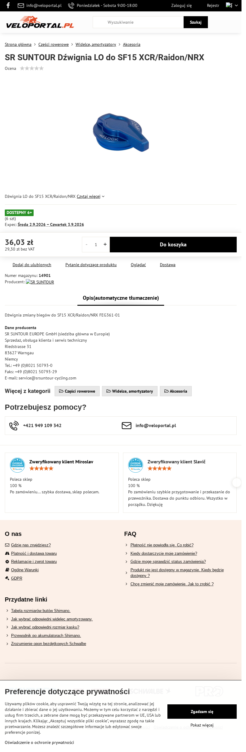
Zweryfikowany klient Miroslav (61, 462)
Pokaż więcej (202, 725)
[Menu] (234, 22)
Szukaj (196, 22)
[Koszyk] (220, 22)
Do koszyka (173, 244)
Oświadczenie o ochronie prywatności (39, 742)
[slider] (32, 68)
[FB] (10, 5)
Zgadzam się (202, 711)
